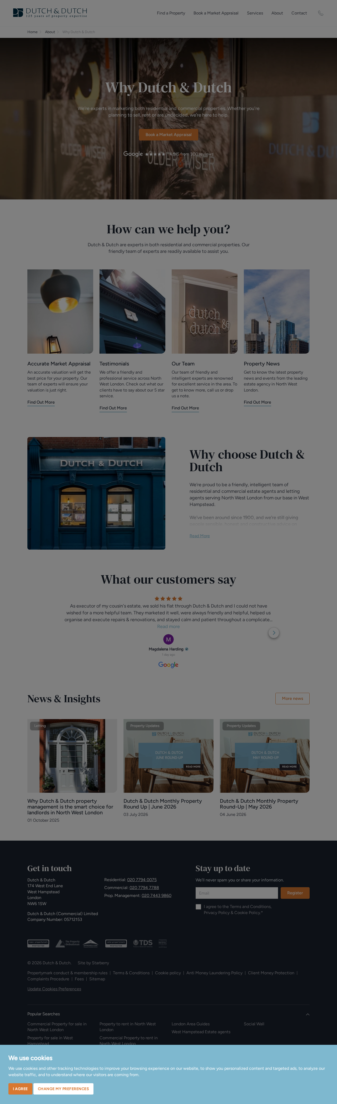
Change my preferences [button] (63, 1089)
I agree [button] (20, 1089)
